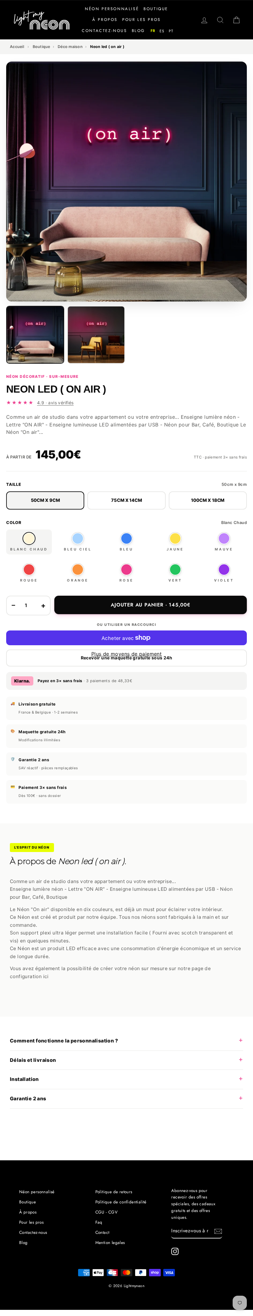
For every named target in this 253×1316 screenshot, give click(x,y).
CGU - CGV (106, 1212)
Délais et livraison (33, 1060)
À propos (105, 19)
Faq (98, 1222)
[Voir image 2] (96, 335)
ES (162, 31)
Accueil (17, 46)
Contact (102, 1232)
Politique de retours (113, 1192)
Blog (138, 31)
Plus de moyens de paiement (126, 654)
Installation (24, 1079)
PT (171, 31)
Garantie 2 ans (28, 1098)
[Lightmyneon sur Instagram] (175, 1251)
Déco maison (70, 46)
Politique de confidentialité (121, 1202)
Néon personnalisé (112, 9)
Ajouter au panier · (150, 604)
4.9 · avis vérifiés (55, 402)
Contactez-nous (104, 31)
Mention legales (110, 1242)
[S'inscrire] (218, 1231)
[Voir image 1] (35, 335)
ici (46, 976)
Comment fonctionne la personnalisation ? (64, 1041)
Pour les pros (141, 19)
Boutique (155, 9)
